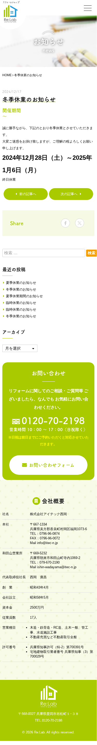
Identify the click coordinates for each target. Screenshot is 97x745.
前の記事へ (27, 194)
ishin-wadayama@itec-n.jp (56, 567)
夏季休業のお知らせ (21, 283)
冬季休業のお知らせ (21, 289)
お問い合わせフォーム (52, 465)
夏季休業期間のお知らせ (24, 296)
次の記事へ (69, 194)
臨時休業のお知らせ (21, 303)
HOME (7, 75)
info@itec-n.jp (47, 543)
